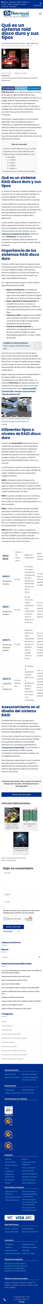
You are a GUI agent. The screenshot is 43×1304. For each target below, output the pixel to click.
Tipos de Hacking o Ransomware (12, 1059)
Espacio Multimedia (11, 1232)
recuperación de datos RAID (13, 747)
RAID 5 (11, 166)
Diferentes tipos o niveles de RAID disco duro (19, 154)
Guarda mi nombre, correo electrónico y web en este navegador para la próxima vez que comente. (21, 912)
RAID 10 (12, 168)
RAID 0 (11, 160)
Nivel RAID (10, 157)
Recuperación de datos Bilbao (14, 1268)
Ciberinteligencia (7, 1026)
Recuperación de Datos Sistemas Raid (14, 1055)
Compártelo (9, 88)
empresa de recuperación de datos (15, 234)
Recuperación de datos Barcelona (15, 1266)
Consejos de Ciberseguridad (11, 1034)
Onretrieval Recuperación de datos (13, 43)
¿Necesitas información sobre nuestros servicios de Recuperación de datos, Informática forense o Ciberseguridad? (21, 783)
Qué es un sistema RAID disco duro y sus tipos (19, 149)
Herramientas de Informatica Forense (14, 1038)
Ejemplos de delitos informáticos (13, 997)
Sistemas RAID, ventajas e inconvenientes (18, 391)
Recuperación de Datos (15, 78)
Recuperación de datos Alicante (15, 1271)
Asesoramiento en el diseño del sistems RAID (19, 171)
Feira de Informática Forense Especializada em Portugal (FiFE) (29, 1202)
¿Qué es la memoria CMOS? (11, 984)
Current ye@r (8, 931)
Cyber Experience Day (12, 1197)
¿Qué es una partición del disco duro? (14, 980)
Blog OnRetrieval (32, 43)
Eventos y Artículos (11, 1229)
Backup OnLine (10, 1074)
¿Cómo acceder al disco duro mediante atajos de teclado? (21, 1001)
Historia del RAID (29, 388)
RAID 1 (11, 163)
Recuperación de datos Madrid (14, 1263)
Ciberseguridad (7, 1030)
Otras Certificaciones (12, 1200)
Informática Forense (8, 1042)
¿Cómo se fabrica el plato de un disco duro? (16, 1008)
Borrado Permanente (29, 1074)
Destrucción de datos (12, 1077)
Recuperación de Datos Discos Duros (14, 1051)
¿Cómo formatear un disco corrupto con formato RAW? (20, 988)
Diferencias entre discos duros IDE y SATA (16, 976)
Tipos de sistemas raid (11, 394)
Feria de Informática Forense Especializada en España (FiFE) (29, 1193)
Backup (4, 1022)
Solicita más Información (21, 794)
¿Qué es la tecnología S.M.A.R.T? (12, 1005)
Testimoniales (9, 1090)
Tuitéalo (22, 88)
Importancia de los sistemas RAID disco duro (18, 151)
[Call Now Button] (5, 1299)
